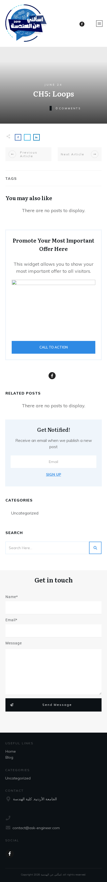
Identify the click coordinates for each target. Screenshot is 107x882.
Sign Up (53, 474)
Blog (9, 757)
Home (10, 751)
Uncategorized (24, 513)
